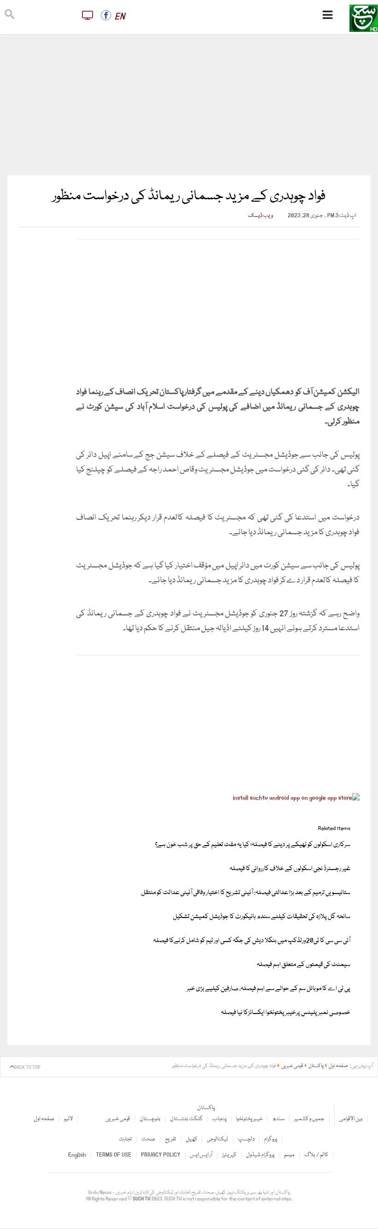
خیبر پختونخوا (249, 1119)
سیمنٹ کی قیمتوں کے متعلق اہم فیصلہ (303, 965)
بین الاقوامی (351, 1119)
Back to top (27, 1067)
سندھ (278, 1119)
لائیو (68, 1119)
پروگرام (270, 1139)
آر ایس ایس (201, 1155)
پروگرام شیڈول (260, 1155)
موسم (289, 1155)
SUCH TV (142, 1199)
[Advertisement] (189, 107)
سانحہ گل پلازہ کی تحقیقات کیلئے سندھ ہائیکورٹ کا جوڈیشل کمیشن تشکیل (261, 917)
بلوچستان (150, 1119)
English (77, 1155)
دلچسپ (246, 1139)
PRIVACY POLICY (160, 1155)
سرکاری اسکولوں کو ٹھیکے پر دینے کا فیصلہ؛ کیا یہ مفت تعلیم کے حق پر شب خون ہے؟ (252, 845)
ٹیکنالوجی (217, 1139)
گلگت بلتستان (186, 1119)
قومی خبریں (118, 1119)
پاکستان (206, 1108)
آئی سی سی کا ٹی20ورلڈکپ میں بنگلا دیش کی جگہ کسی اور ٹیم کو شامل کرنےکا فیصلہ (251, 941)
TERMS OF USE (113, 1155)
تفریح (170, 1139)
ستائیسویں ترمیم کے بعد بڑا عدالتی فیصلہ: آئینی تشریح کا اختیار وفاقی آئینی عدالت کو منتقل (245, 893)
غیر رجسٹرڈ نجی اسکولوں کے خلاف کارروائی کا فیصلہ (290, 869)
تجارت (125, 1139)
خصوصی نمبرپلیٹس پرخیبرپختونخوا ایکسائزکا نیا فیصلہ (285, 1013)
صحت (148, 1139)
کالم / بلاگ (316, 1155)
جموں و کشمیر (309, 1119)
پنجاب (219, 1119)
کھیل (191, 1139)
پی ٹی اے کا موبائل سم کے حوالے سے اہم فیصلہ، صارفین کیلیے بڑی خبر (268, 989)
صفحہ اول (44, 1119)
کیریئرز (229, 1155)
